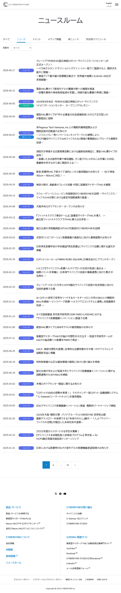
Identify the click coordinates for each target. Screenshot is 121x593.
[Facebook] (60, 493)
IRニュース (73, 39)
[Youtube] (65, 493)
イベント (37, 39)
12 (68, 465)
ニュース (21, 39)
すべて (6, 39)
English (109, 3)
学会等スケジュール (96, 39)
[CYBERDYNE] (16, 4)
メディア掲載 (54, 39)
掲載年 (6, 48)
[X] (56, 493)
